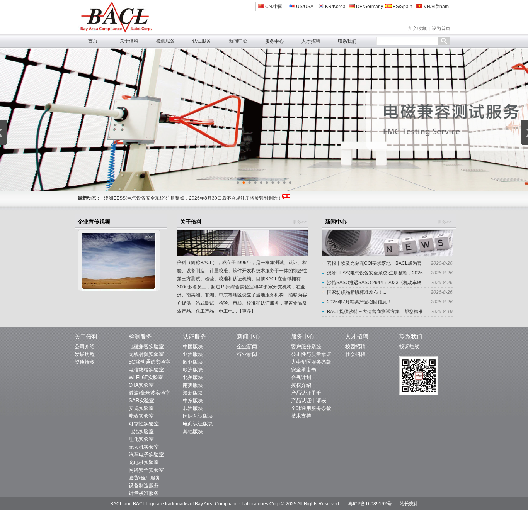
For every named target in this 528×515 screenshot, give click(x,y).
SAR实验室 (141, 400)
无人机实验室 (144, 447)
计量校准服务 (144, 493)
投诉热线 (409, 346)
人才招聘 (310, 41)
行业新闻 (247, 354)
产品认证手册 (306, 393)
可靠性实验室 (144, 424)
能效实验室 (141, 416)
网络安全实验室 (146, 470)
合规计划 (301, 377)
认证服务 (201, 41)
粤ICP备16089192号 (370, 504)
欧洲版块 (193, 370)
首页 (92, 41)
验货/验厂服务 (144, 478)
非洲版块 (193, 408)
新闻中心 (238, 41)
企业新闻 (247, 346)
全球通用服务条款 (311, 408)
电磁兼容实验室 (146, 346)
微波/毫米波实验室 (149, 393)
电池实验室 (141, 431)
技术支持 (301, 416)
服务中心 (274, 41)
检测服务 (165, 41)
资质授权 (85, 362)
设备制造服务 (144, 485)
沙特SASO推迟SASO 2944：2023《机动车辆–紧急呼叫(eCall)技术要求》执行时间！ (192, 198)
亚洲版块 (193, 354)
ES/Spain (402, 6)
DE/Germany (369, 6)
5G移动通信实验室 (149, 362)
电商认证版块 (198, 424)
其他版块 (193, 431)
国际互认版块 (198, 416)
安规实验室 (141, 408)
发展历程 (85, 354)
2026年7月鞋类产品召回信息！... (361, 302)
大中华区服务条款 (311, 362)
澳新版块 (193, 393)
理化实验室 (141, 439)
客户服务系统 (306, 346)
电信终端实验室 (146, 370)
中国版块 (193, 346)
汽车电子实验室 (146, 454)
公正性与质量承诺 (311, 354)
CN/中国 (273, 6)
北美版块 (193, 377)
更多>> (299, 222)
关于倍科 (129, 41)
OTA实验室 (141, 385)
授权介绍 (301, 385)
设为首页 (441, 28)
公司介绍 (85, 346)
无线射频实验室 (146, 354)
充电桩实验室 (144, 462)
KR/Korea (335, 6)
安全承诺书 (303, 370)
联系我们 (347, 41)
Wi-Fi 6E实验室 (146, 377)
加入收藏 (417, 28)
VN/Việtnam (435, 6)
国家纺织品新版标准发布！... (356, 292)
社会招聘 (355, 354)
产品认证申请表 (308, 400)
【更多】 (246, 311)
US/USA (304, 6)
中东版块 (193, 400)
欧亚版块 (193, 362)
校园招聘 (355, 346)
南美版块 (193, 385)
